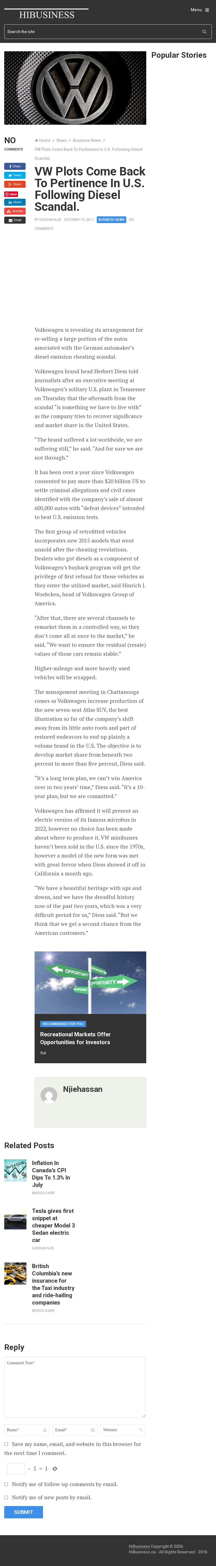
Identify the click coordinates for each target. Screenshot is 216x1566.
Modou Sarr (43, 1193)
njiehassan (82, 1089)
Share (16, 166)
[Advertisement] (125, 281)
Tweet (16, 175)
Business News (87, 140)
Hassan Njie (50, 220)
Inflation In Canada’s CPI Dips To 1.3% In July (51, 1174)
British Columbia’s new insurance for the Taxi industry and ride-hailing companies (53, 1284)
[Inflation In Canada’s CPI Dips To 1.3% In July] (15, 1170)
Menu (196, 9)
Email (17, 220)
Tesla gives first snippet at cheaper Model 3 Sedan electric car (53, 1225)
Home (44, 140)
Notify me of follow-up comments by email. (65, 1484)
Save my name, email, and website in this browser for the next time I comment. (72, 1448)
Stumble (17, 211)
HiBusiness (139, 1546)
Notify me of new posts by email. (52, 1497)
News (62, 140)
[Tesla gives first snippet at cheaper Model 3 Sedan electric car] (15, 1218)
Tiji (43, 1053)
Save (13, 194)
